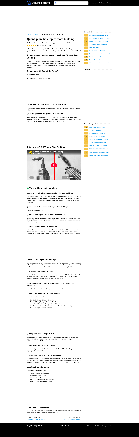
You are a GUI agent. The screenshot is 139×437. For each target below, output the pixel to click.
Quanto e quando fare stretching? (98, 133)
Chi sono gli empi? (94, 47)
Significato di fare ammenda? (96, 130)
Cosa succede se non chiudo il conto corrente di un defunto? (98, 156)
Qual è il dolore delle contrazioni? (97, 142)
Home (29, 34)
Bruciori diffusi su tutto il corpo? (97, 127)
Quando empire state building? (97, 50)
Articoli (94, 3)
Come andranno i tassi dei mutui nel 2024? (100, 152)
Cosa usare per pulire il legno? (97, 136)
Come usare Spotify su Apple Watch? (98, 145)
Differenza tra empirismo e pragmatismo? (99, 41)
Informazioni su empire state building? (99, 35)
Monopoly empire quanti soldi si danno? (99, 53)
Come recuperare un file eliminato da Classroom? (98, 149)
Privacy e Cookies (107, 426)
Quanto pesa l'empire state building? (98, 44)
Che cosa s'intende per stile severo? (98, 139)
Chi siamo (90, 426)
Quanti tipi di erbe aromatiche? (72, 419)
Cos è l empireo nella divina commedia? (99, 38)
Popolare (109, 3)
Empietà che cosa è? (94, 60)
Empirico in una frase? (95, 56)
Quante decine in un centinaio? (36, 419)
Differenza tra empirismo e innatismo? (99, 63)
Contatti (97, 426)
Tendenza (101, 3)
